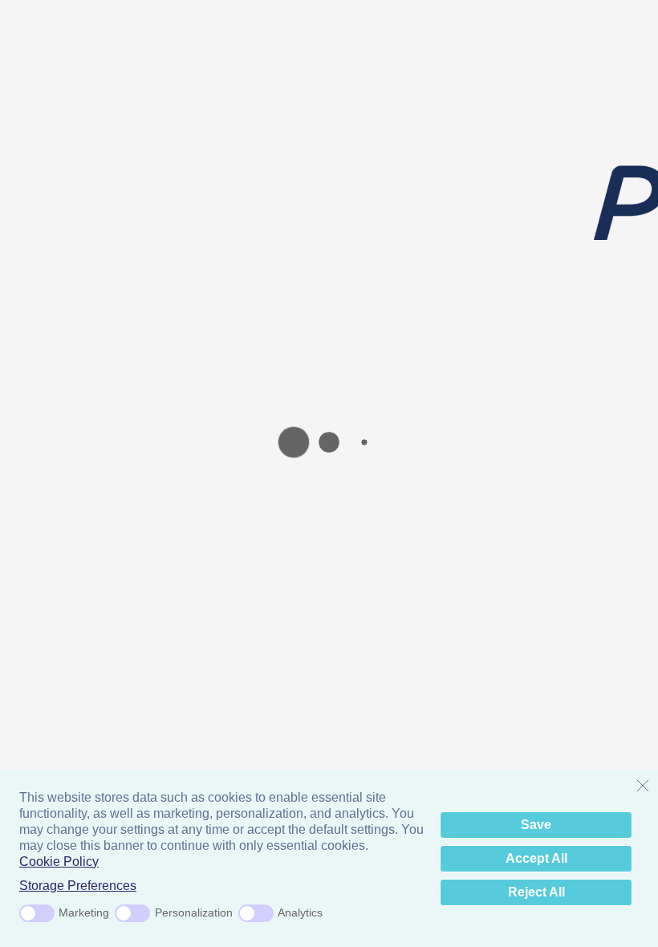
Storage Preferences (77, 885)
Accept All (536, 858)
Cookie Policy (59, 861)
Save (536, 824)
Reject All (536, 892)
